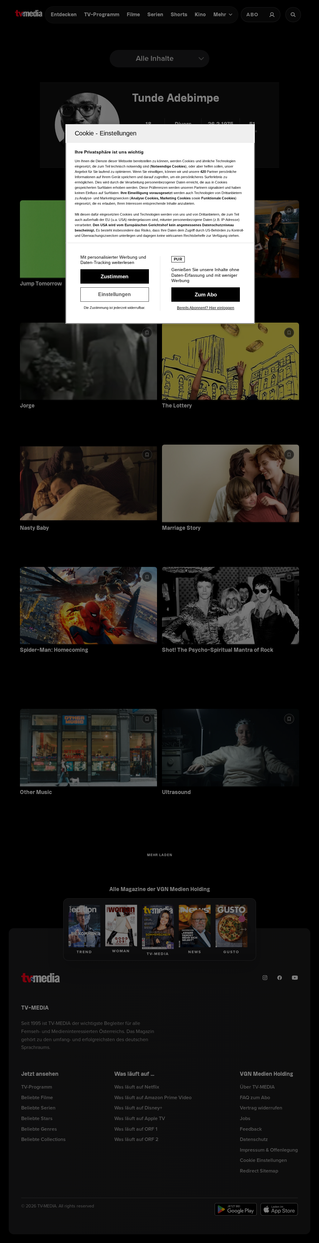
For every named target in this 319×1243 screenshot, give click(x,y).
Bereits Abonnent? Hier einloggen (205, 308)
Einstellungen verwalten (114, 294)
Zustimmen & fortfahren (114, 276)
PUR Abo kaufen (205, 294)
